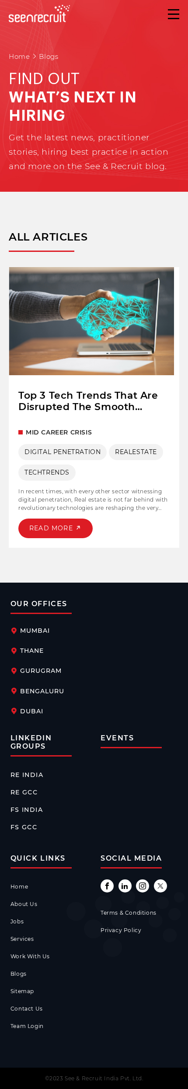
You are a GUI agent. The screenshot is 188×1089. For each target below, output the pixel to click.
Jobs (17, 921)
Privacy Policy (121, 930)
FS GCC (23, 827)
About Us (24, 904)
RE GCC (24, 792)
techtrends (47, 472)
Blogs (18, 973)
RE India (26, 774)
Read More (52, 528)
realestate (136, 452)
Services (22, 939)
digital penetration (62, 452)
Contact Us (26, 1008)
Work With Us (30, 956)
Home (19, 56)
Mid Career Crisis (59, 432)
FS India (26, 809)
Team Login (27, 1026)
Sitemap (22, 991)
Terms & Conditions (129, 912)
